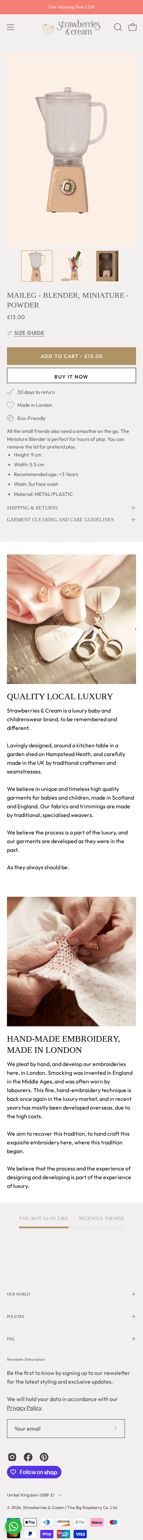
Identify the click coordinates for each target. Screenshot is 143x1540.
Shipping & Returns (32, 508)
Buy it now (71, 376)
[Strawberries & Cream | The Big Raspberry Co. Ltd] (71, 27)
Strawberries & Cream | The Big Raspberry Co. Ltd (70, 1507)
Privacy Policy (24, 1407)
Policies (15, 1316)
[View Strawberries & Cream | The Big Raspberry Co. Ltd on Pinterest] (44, 1457)
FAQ (10, 1339)
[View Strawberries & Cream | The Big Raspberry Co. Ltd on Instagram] (12, 1457)
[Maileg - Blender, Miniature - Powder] (36, 266)
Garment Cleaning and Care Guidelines (60, 519)
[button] (117, 27)
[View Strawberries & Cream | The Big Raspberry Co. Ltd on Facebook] (28, 1457)
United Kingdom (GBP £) (30, 1495)
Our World (18, 1294)
